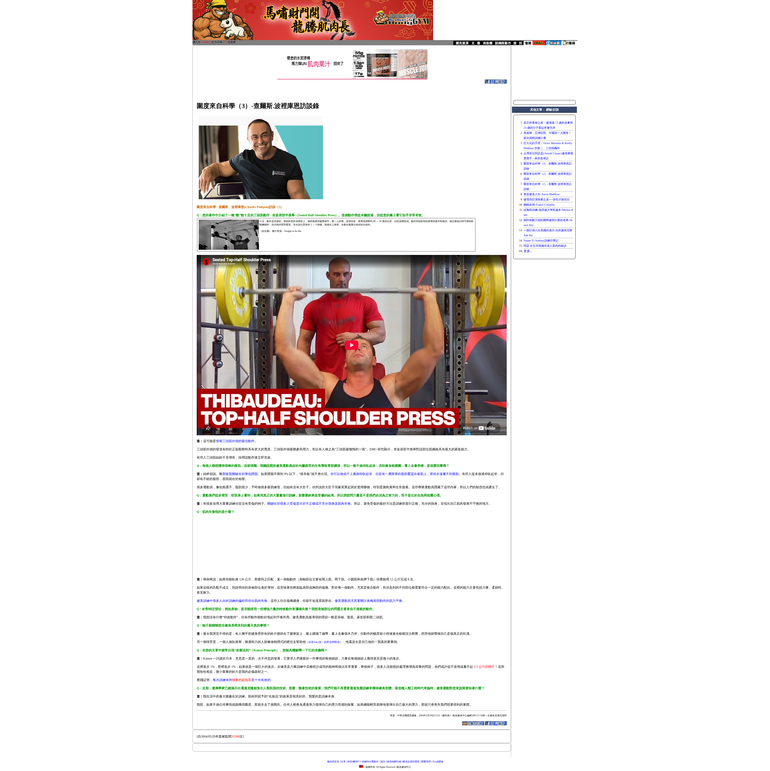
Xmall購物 (438, 761)
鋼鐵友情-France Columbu (539, 204)
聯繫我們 (426, 761)
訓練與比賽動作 (370, 761)
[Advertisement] (341, 89)
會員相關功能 (394, 761)
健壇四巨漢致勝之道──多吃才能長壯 (547, 199)
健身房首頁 (333, 761)
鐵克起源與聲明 (411, 761)
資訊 (382, 761)
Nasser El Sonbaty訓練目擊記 (541, 240)
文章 (343, 761)
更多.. (528, 251)
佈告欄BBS (353, 761)
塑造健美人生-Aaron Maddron (541, 194)
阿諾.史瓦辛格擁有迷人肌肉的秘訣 (545, 245)
